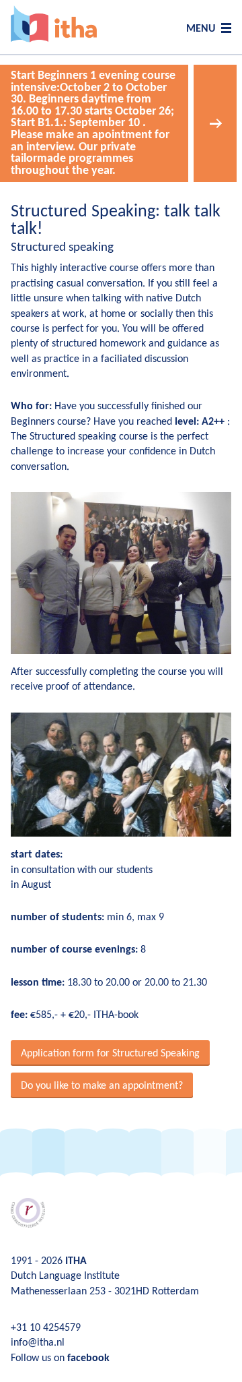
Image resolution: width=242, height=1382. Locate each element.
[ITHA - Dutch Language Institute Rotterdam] (54, 23)
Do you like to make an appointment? (102, 1086)
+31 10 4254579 (46, 1328)
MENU (200, 29)
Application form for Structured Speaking (110, 1053)
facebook (88, 1358)
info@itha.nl (38, 1343)
